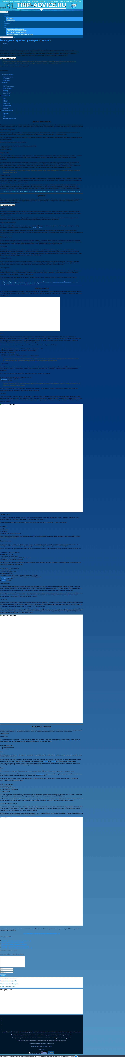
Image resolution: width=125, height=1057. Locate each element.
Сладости (5, 108)
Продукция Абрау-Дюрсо (9, 118)
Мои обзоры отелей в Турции (15, 29)
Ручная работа (6, 93)
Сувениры (4, 82)
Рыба (4, 98)
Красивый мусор (7, 92)
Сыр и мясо (5, 100)
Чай (4, 115)
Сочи (40, 227)
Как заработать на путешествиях (16, 30)
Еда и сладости (5, 95)
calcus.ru (51, 1043)
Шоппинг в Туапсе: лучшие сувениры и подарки (16, 947)
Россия (5, 43)
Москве (45, 761)
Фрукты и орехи (7, 105)
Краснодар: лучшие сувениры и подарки (14, 944)
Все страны (10, 18)
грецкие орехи (6, 577)
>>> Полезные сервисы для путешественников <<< (41, 933)
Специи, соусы (6, 103)
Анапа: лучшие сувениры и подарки (12, 942)
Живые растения (7, 88)
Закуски (5, 101)
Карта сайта (41, 1049)
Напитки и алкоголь (7, 110)
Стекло (5, 85)
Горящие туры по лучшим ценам (16, 32)
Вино (4, 116)
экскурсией (40, 774)
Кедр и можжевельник (8, 86)
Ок (75, 1056)
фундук (3, 578)
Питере (53, 761)
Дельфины (5, 90)
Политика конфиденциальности (41, 1046)
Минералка (6, 113)
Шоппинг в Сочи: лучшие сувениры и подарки (16, 941)
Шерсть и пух (6, 78)
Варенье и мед (6, 107)
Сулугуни (4, 379)
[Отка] (77, 1056)
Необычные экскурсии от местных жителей (20, 34)
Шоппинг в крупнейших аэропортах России (15, 946)
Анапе (34, 227)
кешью (3, 580)
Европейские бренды (8, 77)
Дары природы (6, 80)
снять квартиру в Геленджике (62, 282)
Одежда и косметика (7, 74)
